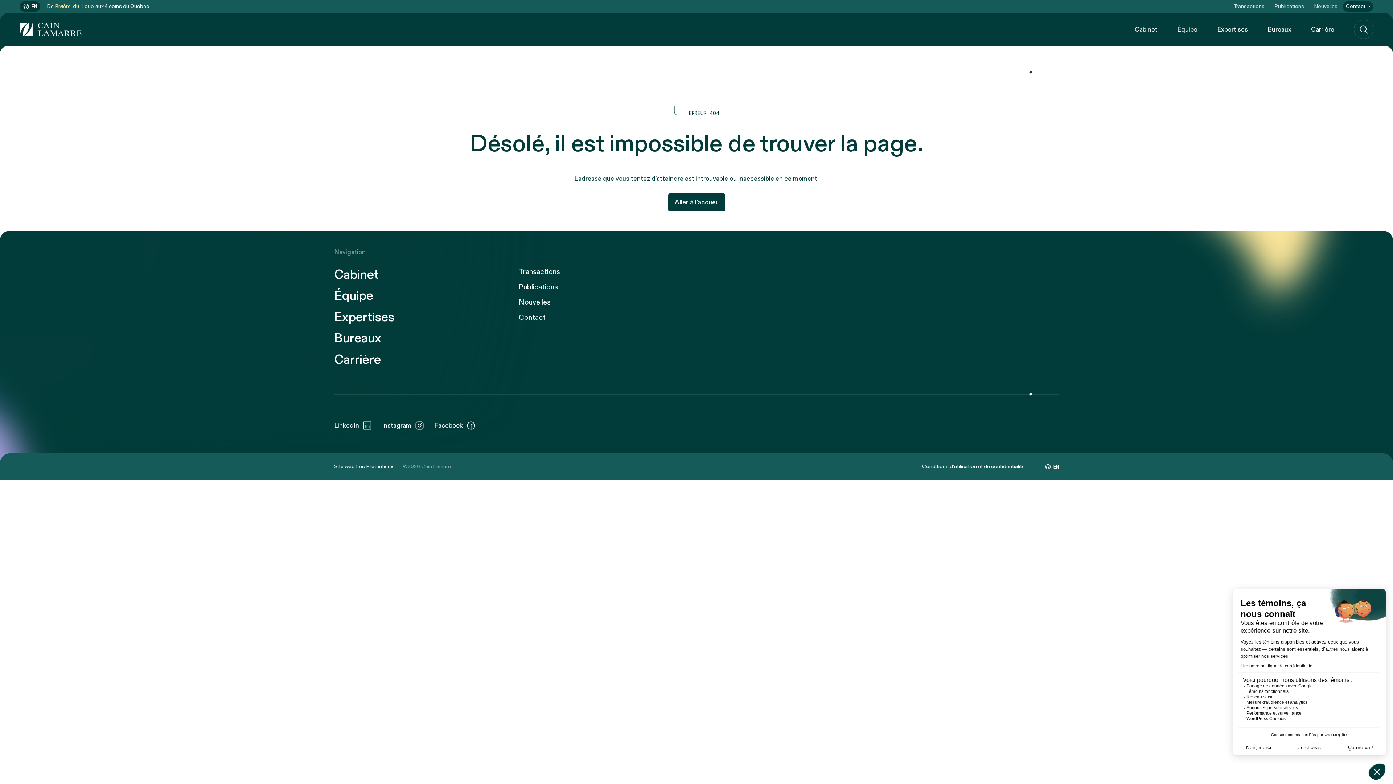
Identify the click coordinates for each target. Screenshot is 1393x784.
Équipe (1187, 29)
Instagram (396, 425)
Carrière (1322, 29)
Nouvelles (1325, 6)
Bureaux (1279, 29)
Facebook (448, 425)
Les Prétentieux (374, 466)
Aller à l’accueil (697, 202)
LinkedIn (346, 425)
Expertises (1232, 29)
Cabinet (1146, 29)
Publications (1289, 6)
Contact (1355, 6)
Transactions (1249, 6)
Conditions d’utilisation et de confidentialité (973, 466)
